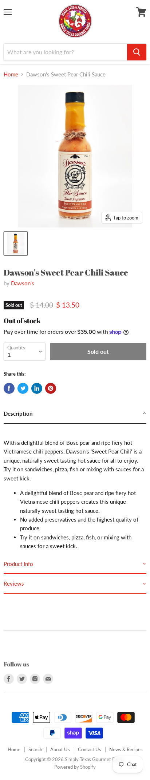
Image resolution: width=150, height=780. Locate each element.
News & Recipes (126, 749)
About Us (60, 749)
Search (35, 749)
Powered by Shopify (75, 767)
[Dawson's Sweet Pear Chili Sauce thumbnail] (15, 243)
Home (11, 74)
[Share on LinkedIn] (36, 388)
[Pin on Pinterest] (50, 388)
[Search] (136, 52)
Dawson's (22, 283)
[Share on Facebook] (9, 388)
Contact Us (89, 749)
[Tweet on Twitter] (22, 388)
